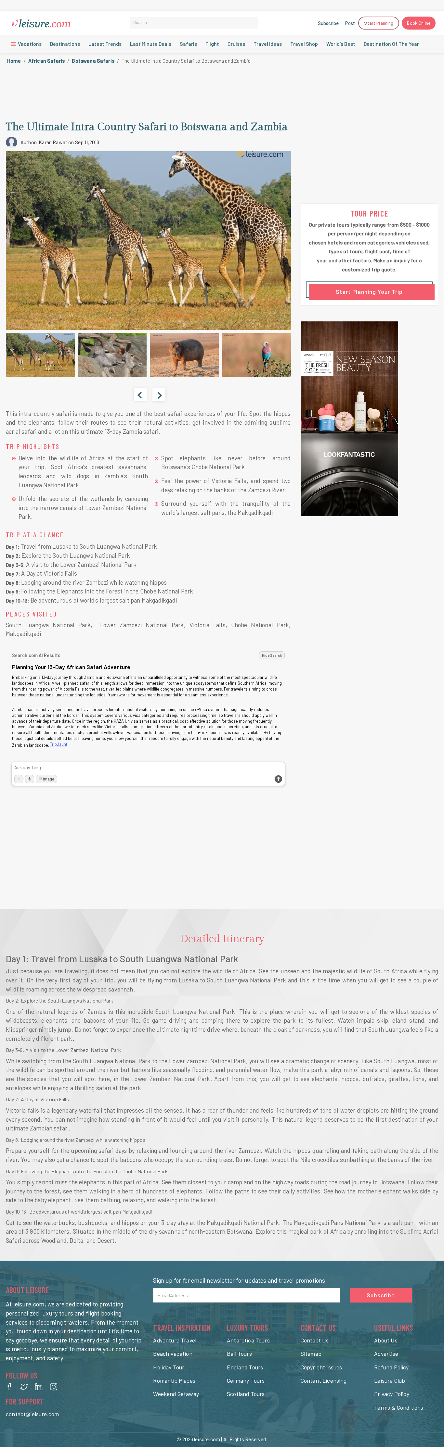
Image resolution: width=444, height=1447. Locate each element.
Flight (212, 44)
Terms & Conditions (398, 1407)
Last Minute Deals (150, 44)
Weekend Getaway (176, 1393)
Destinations (65, 44)
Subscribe (328, 23)
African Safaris (46, 60)
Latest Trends (105, 44)
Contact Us (315, 1340)
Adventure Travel (174, 1340)
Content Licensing (324, 1380)
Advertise (386, 1353)
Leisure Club (389, 1380)
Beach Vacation (172, 1353)
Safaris (188, 44)
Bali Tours (239, 1353)
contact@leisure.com (32, 1413)
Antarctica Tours (248, 1340)
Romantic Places (174, 1380)
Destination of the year (391, 44)
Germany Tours (246, 1380)
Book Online (418, 23)
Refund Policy (391, 1367)
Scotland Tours (246, 1393)
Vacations (29, 44)
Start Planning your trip (369, 291)
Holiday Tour (168, 1367)
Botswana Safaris (93, 60)
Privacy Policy (391, 1393)
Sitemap (311, 1353)
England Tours (245, 1367)
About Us (385, 1340)
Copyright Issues (321, 1367)
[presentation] (140, 394)
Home (14, 60)
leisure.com (207, 1439)
